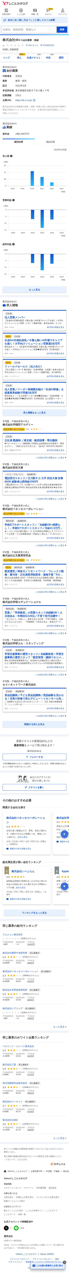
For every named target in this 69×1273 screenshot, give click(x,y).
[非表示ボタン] (64, 1262)
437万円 (30, 1056)
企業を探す (6, 14)
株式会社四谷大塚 (13, 467)
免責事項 (29, 1262)
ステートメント (15, 1262)
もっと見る (59, 1026)
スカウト (48, 14)
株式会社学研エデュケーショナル (22, 602)
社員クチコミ (34, 56)
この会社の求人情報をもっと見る (49, 458)
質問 (61, 57)
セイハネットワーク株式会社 (19, 684)
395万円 (30, 1093)
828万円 (30, 1000)
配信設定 (52, 1188)
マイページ (62, 14)
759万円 (30, 1018)
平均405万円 (48, 45)
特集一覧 (35, 14)
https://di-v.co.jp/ (23, 100)
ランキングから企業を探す (47, 1197)
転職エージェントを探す (14, 1201)
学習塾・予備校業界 (10, 49)
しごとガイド (51, 1210)
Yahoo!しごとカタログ (17, 1171)
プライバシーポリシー (19, 1259)
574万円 (30, 1112)
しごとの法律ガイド (34, 1210)
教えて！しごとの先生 (13, 1210)
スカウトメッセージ (12, 1188)
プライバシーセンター (42, 1259)
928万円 (30, 963)
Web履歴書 (41, 1188)
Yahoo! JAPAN (47, 1254)
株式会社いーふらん (23, 871)
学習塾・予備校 (53, 1171)
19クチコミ (33, 45)
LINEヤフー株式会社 (13, 1241)
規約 (57, 1259)
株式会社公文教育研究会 (17, 555)
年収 (50, 56)
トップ (6, 57)
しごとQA (21, 14)
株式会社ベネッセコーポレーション (23, 509)
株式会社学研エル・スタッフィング (23, 643)
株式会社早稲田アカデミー (18, 424)
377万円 (30, 1074)
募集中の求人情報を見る (20, 849)
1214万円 (31, 944)
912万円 (30, 981)
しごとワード (9, 1214)
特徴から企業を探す (25, 1197)
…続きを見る (22, 837)
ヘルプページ (54, 1149)
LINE (22, 1228)
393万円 (30, 1130)
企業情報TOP (36, 1171)
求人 (21, 56)
